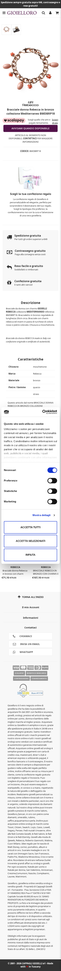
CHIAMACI (25, 636)
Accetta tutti (30, 527)
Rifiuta (31, 554)
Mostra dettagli (42, 515)
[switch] (52, 480)
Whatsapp (26, 652)
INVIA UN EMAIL (29, 644)
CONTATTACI (30, 138)
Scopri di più (55, 121)
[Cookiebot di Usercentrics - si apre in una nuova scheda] (43, 412)
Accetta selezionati (30, 541)
